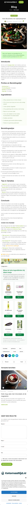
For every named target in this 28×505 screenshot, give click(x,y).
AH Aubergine (8, 329)
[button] (26, 477)
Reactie (3, 424)
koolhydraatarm (6, 351)
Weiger (14, 496)
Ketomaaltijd (9, 21)
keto (20, 348)
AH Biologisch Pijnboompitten (8, 292)
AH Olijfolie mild (8, 310)
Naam (3, 440)
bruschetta (5, 348)
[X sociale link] (6, 355)
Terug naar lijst (14, 361)
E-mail (3, 446)
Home (10, 9)
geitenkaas (13, 348)
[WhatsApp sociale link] (13, 355)
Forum (21, 2)
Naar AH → (8, 297)
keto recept (16, 9)
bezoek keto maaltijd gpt (13, 245)
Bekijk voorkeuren (14, 500)
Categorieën (4, 266)
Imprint (20, 503)
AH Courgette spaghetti (20, 311)
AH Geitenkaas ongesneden (20, 292)
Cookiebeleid (8, 503)
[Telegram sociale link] (16, 355)
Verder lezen (4, 404)
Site (2, 452)
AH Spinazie (19, 329)
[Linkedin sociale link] (9, 355)
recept (14, 351)
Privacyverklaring (15, 503)
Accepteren (14, 492)
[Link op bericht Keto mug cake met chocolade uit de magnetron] (14, 380)
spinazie (21, 351)
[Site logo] (10, 2)
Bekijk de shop (6, 254)
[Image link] (14, 473)
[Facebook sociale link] (2, 355)
